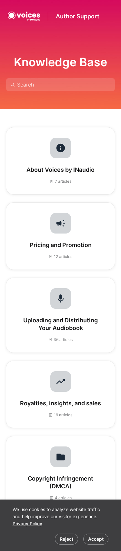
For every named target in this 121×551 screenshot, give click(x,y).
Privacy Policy (27, 523)
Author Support (77, 16)
